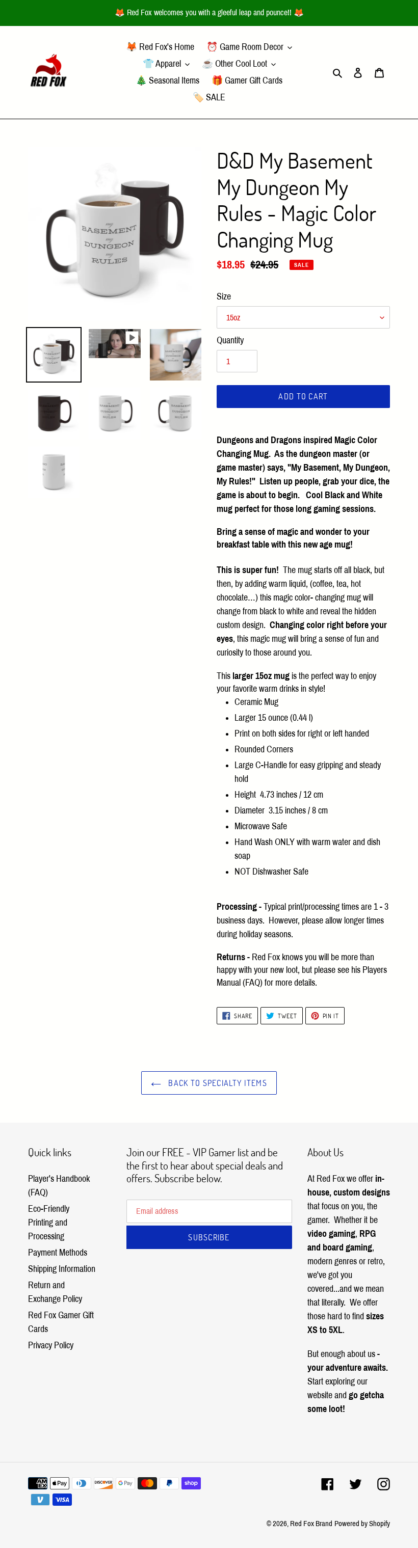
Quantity (230, 340)
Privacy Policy (50, 1345)
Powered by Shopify (362, 1523)
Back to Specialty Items (216, 1082)
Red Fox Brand (311, 1523)
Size (224, 296)
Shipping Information (61, 1269)
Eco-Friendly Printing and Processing (48, 1222)
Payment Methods (57, 1252)
